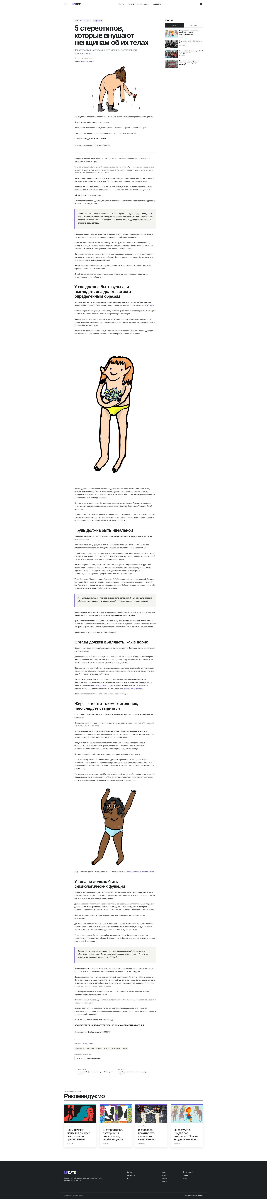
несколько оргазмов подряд (101, 685)
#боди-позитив (80, 1048)
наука (163, 1172)
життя (78, 21)
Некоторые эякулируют (133, 688)
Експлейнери (143, 4)
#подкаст (107, 1048)
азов (152, 305)
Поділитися (79, 1058)
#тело (125, 1048)
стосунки (165, 1178)
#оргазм (98, 1048)
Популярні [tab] (193, 25)
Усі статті (130, 1172)
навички (185, 1175)
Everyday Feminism (88, 1043)
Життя (121, 4)
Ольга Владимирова (87, 61)
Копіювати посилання (94, 1058)
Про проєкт (131, 1175)
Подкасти (157, 4)
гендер (87, 21)
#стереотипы (116, 1048)
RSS (128, 1178)
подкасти (97, 21)
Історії (131, 4)
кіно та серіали (188, 1172)
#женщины (90, 1048)
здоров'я (164, 1175)
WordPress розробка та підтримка (194, 1195)
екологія (164, 1182)
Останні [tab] (175, 25)
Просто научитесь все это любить (141, 871)
